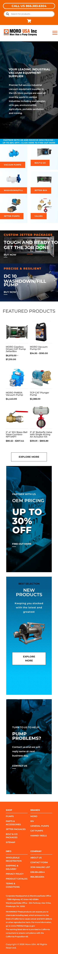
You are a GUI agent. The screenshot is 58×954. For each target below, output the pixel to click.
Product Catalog (17, 878)
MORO (33, 816)
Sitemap (10, 842)
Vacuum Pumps (12, 165)
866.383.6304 (37, 876)
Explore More (29, 456)
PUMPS (10, 816)
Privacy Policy (14, 873)
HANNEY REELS (38, 835)
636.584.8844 (37, 872)
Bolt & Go (40, 163)
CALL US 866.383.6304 (29, 6)
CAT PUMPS (36, 830)
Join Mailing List (40, 867)
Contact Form (39, 862)
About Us (36, 857)
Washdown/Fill (13, 190)
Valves (39, 216)
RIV (32, 821)
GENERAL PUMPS (39, 826)
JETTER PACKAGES (16, 829)
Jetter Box (41, 190)
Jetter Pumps (12, 216)
